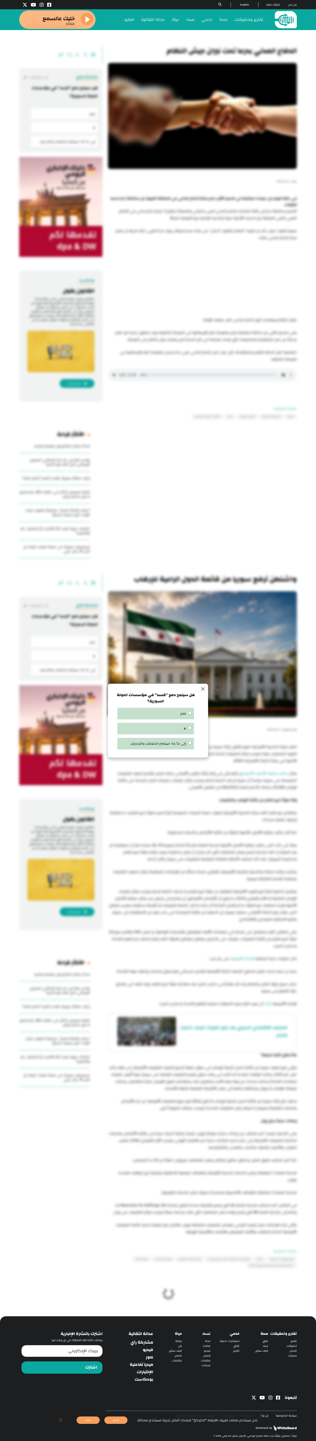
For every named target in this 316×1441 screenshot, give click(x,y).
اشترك (91, 1367)
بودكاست (144, 1379)
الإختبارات (145, 1372)
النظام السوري (247, 416)
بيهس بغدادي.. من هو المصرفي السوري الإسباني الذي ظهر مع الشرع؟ (60, 462)
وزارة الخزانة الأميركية (189, 1259)
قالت (268, 1004)
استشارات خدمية (229, 1341)
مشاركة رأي (141, 1342)
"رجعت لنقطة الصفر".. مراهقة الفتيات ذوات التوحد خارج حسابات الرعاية (57, 512)
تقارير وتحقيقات (249, 19)
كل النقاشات (38, 77)
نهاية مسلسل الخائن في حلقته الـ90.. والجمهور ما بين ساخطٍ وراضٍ (54, 494)
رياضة (178, 1341)
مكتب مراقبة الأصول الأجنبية (265, 773)
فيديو (207, 1350)
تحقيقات (291, 1346)
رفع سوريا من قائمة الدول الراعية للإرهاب (228, 1259)
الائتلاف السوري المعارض (207, 416)
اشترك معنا (273, 4)
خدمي (206, 19)
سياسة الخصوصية (286, 1415)
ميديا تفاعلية (141, 1364)
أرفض (88, 1420)
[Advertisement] (202, 279)
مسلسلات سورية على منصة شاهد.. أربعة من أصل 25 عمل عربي (56, 549)
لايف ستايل (261, 1350)
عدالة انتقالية (153, 19)
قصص (293, 1350)
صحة (223, 19)
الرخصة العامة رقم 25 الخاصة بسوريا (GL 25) (271, 1266)
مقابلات (206, 1360)
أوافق (115, 1420)
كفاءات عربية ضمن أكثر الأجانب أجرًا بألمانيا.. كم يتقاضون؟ (55, 531)
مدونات (292, 1355)
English (244, 4)
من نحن (292, 4)
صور (149, 1357)
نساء (190, 19)
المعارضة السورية (271, 416)
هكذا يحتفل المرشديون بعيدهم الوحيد (62, 446)
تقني (236, 1346)
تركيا (230, 416)
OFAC (259, 1259)
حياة (175, 19)
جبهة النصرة (142, 1259)
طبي (265, 1341)
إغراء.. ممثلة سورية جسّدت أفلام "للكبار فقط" (56, 478)
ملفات (207, 1346)
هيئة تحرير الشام (163, 1259)
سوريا (290, 416)
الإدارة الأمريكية (242, 958)
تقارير (294, 1341)
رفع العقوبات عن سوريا (281, 1259)
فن (180, 1346)
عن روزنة (264, 1415)
